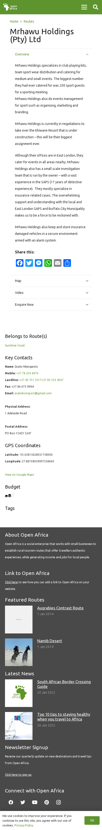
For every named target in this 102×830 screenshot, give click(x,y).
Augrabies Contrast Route (60, 608)
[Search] (95, 7)
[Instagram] (58, 802)
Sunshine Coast (15, 345)
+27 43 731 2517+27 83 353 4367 (41, 379)
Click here (11, 582)
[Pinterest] (46, 802)
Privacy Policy (23, 825)
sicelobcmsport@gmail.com (33, 393)
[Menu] (84, 7)
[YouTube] (35, 802)
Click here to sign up (18, 774)
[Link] (10, 7)
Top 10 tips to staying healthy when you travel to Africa (63, 716)
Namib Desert (49, 640)
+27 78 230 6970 (27, 373)
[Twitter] (23, 802)
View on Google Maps (19, 474)
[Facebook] (11, 802)
